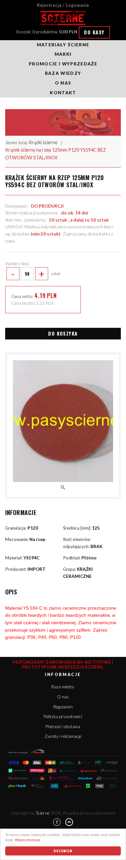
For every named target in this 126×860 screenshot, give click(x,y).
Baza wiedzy (63, 73)
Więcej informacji (27, 839)
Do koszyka (63, 333)
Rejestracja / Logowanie (63, 5)
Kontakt (63, 92)
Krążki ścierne (43, 142)
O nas (63, 83)
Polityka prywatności (63, 716)
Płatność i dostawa (63, 726)
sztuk (35, 274)
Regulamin (63, 706)
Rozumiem (63, 850)
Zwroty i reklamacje (63, 736)
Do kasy (94, 32)
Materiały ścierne (63, 44)
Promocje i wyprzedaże (63, 63)
